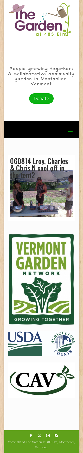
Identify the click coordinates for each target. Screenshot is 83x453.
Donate (41, 98)
